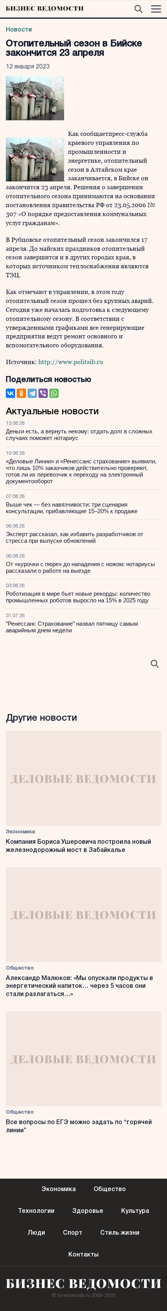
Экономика (20, 832)
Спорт (72, 1233)
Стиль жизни (119, 1233)
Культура (135, 1211)
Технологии (36, 1211)
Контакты (83, 1255)
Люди (36, 1233)
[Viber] (43, 393)
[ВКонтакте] (10, 393)
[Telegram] (32, 393)
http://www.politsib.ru (70, 362)
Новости (19, 30)
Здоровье (87, 1211)
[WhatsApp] (54, 393)
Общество (20, 968)
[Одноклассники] (21, 393)
